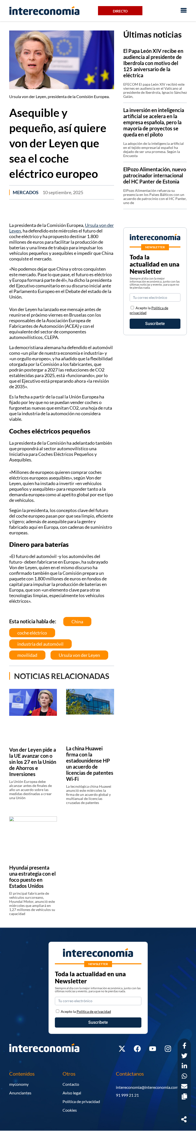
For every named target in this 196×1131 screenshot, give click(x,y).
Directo (120, 11)
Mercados (26, 192)
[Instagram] (168, 1048)
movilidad (27, 655)
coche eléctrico (32, 633)
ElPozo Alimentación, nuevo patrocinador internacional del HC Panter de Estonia (154, 175)
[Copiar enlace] (184, 1097)
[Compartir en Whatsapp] (184, 1076)
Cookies (70, 1110)
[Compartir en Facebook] (184, 1046)
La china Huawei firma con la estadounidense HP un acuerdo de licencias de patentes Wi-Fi (89, 763)
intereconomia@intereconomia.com (147, 1087)
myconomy (19, 1084)
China (77, 621)
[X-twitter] (122, 1048)
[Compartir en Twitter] (184, 1056)
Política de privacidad (81, 1101)
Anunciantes (20, 1092)
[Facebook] (137, 1048)
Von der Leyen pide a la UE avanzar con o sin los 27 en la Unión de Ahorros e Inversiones (32, 762)
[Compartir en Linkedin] (184, 1066)
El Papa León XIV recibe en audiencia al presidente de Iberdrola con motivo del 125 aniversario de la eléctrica (153, 63)
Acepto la (86, 1011)
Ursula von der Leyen (79, 655)
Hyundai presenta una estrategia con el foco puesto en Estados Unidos (32, 876)
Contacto (71, 1084)
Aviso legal (72, 1092)
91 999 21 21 (127, 1095)
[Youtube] (152, 1048)
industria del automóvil (40, 644)
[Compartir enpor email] (184, 1086)
